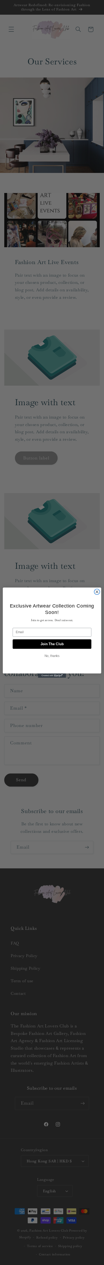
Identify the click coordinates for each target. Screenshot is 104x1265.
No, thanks (52, 655)
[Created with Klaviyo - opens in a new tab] (52, 675)
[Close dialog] (97, 591)
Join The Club (52, 644)
